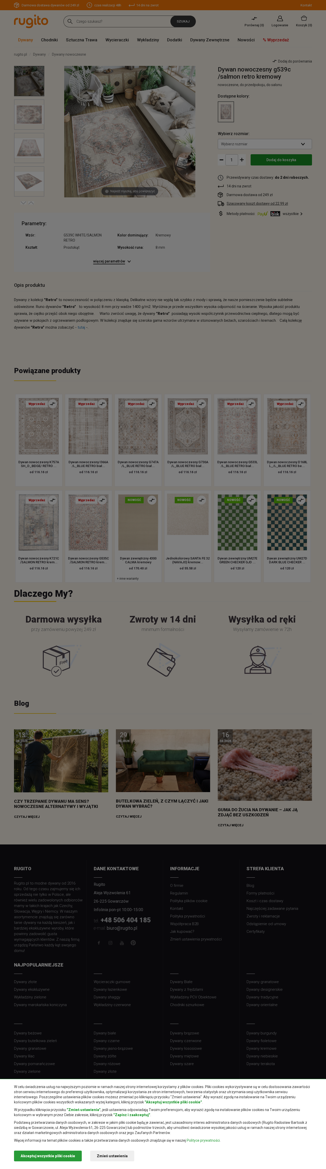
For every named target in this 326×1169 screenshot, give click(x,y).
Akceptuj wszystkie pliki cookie (48, 1156)
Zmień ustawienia (112, 1156)
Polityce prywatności (203, 1140)
